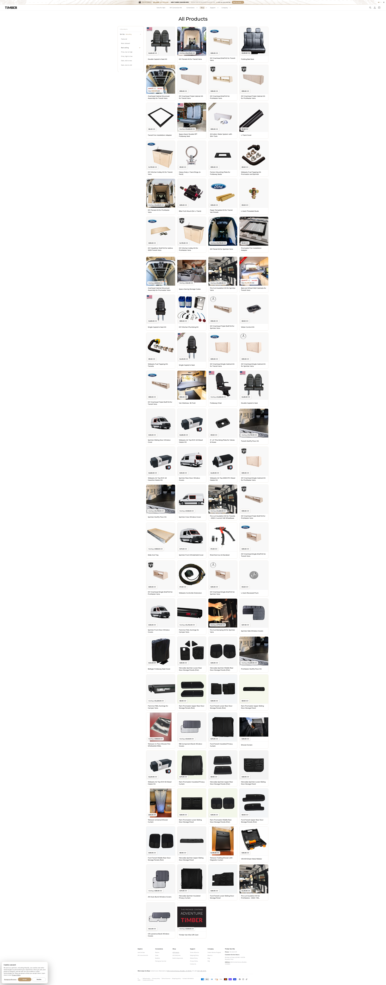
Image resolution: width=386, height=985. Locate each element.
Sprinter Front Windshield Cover (191, 555)
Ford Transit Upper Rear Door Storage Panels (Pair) (252, 821)
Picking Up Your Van (160, 961)
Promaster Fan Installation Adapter (251, 249)
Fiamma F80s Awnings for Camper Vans (158, 707)
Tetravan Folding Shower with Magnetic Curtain (221, 859)
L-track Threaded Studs (250, 211)
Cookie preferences (148, 980)
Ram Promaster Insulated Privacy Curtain (192, 783)
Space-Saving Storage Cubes (190, 289)
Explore (157, 952)
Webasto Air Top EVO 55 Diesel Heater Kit (159, 783)
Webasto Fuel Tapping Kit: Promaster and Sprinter (251, 173)
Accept (25, 979)
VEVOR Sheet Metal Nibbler (251, 859)
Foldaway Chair (216, 403)
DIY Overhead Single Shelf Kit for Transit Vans (253, 555)
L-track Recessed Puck (249, 593)
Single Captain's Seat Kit (157, 327)
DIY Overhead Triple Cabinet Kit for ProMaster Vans (253, 97)
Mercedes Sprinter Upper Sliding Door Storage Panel (191, 859)
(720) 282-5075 (201, 971)
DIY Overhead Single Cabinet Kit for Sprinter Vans (253, 365)
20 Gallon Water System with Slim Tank (221, 135)
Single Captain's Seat (187, 365)
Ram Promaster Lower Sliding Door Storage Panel (190, 821)
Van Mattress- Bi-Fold (187, 403)
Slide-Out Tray (153, 555)
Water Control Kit (247, 327)
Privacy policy (156, 978)
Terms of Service (194, 952)
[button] (191, 7)
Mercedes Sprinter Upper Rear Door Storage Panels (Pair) (221, 783)
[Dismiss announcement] (384, 2)
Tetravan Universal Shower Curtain (158, 821)
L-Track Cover (246, 135)
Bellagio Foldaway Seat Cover (159, 669)
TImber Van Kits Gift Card (188, 935)
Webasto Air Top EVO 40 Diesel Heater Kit (191, 441)
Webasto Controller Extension (190, 593)
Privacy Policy (16, 975)
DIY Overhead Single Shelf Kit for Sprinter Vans (222, 593)
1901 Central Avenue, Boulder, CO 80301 (179, 971)
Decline (39, 979)
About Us (210, 955)
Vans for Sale (141, 952)
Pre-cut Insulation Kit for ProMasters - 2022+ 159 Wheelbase (250, 897)
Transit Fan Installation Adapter (160, 135)
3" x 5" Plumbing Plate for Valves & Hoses (222, 441)
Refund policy (146, 978)
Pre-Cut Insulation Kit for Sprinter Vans (222, 289)
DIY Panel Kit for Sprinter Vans (221, 249)
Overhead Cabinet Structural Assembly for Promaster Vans (159, 289)
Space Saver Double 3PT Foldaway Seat (188, 135)
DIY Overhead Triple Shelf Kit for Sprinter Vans (222, 327)
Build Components (178, 958)
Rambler (157, 958)
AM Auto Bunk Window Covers (159, 897)
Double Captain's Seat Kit (157, 59)
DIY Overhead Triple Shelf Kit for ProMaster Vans (253, 517)
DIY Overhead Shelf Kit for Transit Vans (222, 59)
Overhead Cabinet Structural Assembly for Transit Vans (158, 97)
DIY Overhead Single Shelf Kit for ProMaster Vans (160, 593)
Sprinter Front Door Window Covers (159, 631)
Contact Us (193, 964)
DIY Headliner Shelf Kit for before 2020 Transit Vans (160, 249)
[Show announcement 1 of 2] (379, 2)
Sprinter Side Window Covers (252, 631)
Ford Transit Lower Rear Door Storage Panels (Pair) (221, 707)
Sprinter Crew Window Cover (190, 517)
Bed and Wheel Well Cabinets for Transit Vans (253, 289)
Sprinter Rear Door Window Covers (189, 479)
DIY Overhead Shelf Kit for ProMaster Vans (220, 97)
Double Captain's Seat (249, 403)
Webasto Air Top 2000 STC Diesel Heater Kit (222, 479)
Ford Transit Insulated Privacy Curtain (221, 745)
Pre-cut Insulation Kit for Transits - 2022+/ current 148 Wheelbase (222, 517)
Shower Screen (246, 745)
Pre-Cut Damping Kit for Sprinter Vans (222, 631)
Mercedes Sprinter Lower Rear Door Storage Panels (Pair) (190, 669)
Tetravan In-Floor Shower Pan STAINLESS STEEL (159, 745)
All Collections (176, 955)
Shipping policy (176, 978)
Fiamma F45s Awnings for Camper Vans (189, 631)
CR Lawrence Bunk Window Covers (158, 935)
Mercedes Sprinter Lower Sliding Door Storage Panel (253, 783)
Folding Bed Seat (247, 59)
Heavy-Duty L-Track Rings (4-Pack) (190, 173)
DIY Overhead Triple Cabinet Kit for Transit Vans (191, 97)
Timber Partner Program (214, 952)
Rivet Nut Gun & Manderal (219, 555)
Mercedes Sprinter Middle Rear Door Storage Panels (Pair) (221, 669)
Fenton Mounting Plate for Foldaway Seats (220, 173)
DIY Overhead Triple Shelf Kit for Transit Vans (160, 403)
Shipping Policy (194, 955)
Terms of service (166, 978)
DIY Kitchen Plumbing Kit (188, 327)
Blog (209, 958)
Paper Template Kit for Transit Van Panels (221, 211)
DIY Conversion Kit (143, 955)
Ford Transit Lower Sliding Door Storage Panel (222, 897)
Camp (156, 955)
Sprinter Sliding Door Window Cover (159, 441)
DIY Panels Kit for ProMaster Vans (158, 211)
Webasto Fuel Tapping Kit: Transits (158, 365)
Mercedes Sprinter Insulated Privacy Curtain (189, 897)
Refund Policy (194, 958)
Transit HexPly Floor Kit (250, 441)
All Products (176, 952)
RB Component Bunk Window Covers (190, 745)
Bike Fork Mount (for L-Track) (190, 211)
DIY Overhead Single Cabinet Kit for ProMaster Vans (253, 479)
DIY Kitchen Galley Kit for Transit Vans (160, 173)
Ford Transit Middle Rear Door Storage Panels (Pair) (159, 859)
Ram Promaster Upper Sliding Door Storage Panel (252, 707)
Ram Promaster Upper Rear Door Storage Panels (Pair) (191, 707)
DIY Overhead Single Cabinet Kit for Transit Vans (222, 365)
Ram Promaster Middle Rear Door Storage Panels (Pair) (221, 821)
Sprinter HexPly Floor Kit (157, 517)
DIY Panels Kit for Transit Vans (190, 59)
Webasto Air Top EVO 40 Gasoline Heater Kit (157, 479)
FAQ (209, 961)
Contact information (188, 978)
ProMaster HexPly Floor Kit (251, 669)
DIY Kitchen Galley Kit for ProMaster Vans (188, 249)
